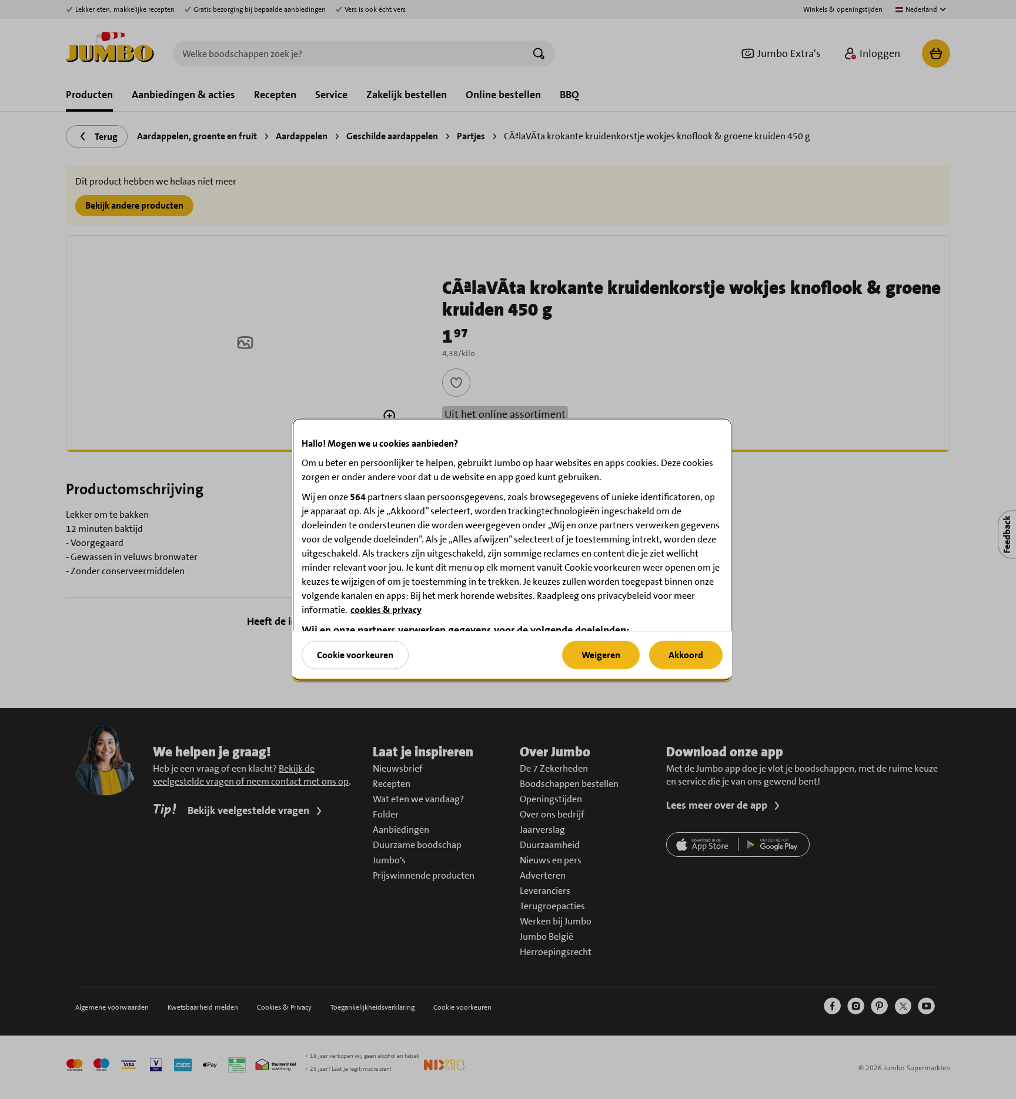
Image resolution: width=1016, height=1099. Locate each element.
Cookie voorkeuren (355, 654)
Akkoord (686, 654)
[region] (512, 549)
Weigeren (600, 654)
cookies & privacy (386, 610)
